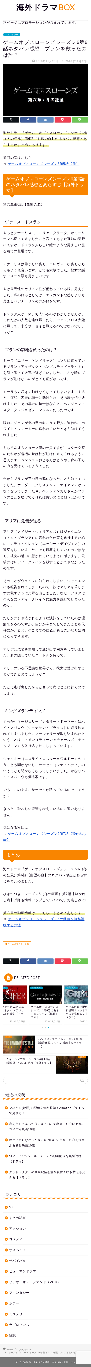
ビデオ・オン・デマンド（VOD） (35, 1282)
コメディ (16, 1239)
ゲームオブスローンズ (18, 944)
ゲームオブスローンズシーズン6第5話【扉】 (44, 164)
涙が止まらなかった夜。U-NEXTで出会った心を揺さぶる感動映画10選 (47, 1142)
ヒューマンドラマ (22, 1271)
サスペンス (17, 1250)
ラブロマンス (19, 1324)
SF (11, 1207)
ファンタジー (11, 34)
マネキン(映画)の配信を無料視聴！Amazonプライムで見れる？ (46, 1110)
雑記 (12, 1335)
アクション (17, 1228)
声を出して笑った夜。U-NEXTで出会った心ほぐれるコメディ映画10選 (47, 1126)
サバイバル (17, 1260)
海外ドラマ (45, 7)
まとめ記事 (17, 1218)
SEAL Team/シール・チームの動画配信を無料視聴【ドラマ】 (45, 1158)
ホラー (14, 1303)
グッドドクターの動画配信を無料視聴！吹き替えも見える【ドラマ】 (47, 1175)
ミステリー (17, 1314)
